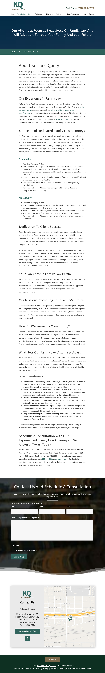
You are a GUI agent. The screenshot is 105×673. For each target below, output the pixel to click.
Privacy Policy (42, 668)
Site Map (30, 668)
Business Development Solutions (65, 668)
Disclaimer (15, 545)
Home (13, 14)
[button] (103, 658)
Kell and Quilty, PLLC (46, 665)
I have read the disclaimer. (25, 550)
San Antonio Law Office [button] (27, 631)
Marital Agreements (73, 14)
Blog (85, 14)
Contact (91, 14)
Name (13, 506)
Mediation (59, 14)
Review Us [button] (52, 659)
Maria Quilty (25, 197)
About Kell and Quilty (23, 14)
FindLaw (87, 668)
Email (42, 506)
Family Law (38, 14)
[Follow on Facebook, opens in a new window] (27, 638)
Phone (69, 506)
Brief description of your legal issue (25, 518)
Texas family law (61, 119)
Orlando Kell (25, 159)
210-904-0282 (86, 8)
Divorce (48, 14)
